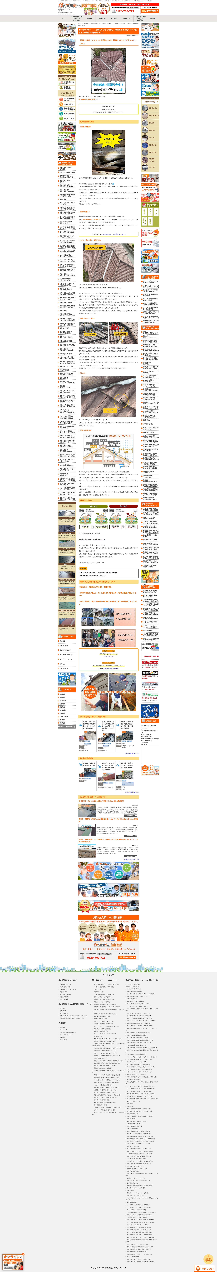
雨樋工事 (152, 130)
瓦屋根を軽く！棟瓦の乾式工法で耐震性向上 (139, 1133)
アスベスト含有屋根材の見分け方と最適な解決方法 (140, 1141)
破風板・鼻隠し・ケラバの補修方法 (136, 1074)
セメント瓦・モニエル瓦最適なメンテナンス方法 (67, 260)
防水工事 (152, 138)
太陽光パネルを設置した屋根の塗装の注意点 (150, 394)
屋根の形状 (63, 310)
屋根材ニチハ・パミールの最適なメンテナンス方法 (151, 402)
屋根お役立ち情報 (148, 432)
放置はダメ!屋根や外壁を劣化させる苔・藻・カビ (67, 396)
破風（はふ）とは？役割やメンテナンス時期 (67, 498)
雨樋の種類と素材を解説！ (101, 1105)
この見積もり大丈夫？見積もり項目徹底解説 (150, 526)
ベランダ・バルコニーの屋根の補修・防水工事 (106, 1026)
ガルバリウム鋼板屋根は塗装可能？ (150, 295)
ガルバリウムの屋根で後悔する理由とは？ (66, 422)
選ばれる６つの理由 (65, 987)
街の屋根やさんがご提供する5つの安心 (76, 18)
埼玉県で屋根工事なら (66, 654)
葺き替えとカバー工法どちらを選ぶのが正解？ (150, 358)
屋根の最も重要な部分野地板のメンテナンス (66, 374)
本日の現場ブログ (65, 1013)
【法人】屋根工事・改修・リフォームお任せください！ (108, 1038)
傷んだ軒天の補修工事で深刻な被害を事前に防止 (67, 217)
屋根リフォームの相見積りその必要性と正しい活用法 (151, 513)
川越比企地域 (64, 716)
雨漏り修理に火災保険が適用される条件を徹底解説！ (141, 1261)
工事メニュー (127, 18)
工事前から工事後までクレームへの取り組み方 (150, 522)
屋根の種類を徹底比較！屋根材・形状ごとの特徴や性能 (142, 1047)
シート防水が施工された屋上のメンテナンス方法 (67, 231)
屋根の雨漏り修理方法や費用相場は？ (67, 450)
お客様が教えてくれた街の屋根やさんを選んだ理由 (73, 1015)
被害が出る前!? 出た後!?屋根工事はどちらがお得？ (151, 531)
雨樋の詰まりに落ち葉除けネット (102, 1100)
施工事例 (89, 18)
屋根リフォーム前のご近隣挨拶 (102, 1002)
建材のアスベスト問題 (66, 366)
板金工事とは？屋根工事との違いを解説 (67, 190)
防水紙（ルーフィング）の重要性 (136, 1188)
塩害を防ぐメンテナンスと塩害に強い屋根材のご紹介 (141, 1219)
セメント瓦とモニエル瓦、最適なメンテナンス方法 (140, 1067)
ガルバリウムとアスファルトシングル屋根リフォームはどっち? (68, 411)
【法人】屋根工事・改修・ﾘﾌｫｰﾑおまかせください (151, 634)
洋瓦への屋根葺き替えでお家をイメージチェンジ (67, 405)
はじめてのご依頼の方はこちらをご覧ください (106, 984)
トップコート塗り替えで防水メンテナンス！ (67, 493)
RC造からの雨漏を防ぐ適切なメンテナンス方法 (140, 1153)
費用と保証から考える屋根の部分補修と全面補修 (107, 1063)
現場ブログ (86, 23)
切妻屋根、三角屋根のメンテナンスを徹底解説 (67, 319)
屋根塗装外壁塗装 (152, 160)
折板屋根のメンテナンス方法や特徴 (136, 1062)
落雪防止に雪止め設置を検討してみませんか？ (106, 1087)
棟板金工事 (152, 152)
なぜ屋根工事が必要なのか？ (150, 332)
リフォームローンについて (101, 1058)
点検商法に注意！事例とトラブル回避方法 (105, 1004)
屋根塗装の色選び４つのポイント (148, 472)
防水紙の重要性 (64, 370)
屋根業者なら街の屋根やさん (68, 1032)
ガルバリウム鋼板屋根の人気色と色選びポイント (140, 1040)
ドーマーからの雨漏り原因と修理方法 (66, 465)
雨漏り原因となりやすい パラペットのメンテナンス (107, 1077)
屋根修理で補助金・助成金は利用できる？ (150, 498)
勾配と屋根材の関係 (66, 341)
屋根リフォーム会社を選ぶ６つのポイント (151, 428)
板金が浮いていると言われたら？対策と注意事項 (151, 548)
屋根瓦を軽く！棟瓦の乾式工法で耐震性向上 (150, 454)
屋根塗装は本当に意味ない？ (65, 181)
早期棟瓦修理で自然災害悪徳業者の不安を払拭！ (67, 270)
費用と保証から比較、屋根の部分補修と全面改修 (151, 349)
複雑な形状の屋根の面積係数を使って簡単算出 (67, 306)
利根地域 (62, 723)
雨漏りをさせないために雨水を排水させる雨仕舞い (140, 1237)
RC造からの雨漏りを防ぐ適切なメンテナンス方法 (67, 455)
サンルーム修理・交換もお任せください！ (150, 596)
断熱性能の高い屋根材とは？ (64, 474)
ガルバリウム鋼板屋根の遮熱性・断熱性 (150, 299)
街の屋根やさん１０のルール (68, 989)
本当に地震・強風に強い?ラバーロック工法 (68, 298)
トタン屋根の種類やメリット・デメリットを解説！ (140, 1059)
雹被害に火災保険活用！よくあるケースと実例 (150, 494)
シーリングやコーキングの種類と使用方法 (67, 284)
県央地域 (62, 697)
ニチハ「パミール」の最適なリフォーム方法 (139, 1006)
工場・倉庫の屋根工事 (150, 622)
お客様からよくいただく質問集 (135, 1001)
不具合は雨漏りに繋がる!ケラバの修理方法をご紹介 (141, 1088)
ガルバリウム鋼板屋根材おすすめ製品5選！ (150, 308)
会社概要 (152, 18)
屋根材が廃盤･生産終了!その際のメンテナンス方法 (140, 1093)
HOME (80, 23)
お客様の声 (102, 18)
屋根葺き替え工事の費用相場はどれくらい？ (150, 345)
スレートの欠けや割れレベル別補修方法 (150, 376)
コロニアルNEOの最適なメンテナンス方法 (150, 411)
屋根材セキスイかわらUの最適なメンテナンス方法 (151, 407)
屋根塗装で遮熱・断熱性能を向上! (150, 480)
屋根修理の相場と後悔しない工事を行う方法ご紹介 (107, 1048)
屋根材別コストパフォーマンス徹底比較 (67, 382)
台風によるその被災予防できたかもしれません (151, 436)
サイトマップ (64, 668)
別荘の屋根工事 (148, 630)
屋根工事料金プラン (99, 992)
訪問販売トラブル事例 (150, 539)
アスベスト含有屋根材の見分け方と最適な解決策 (67, 362)
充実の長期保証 (64, 997)
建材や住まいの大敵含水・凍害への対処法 (66, 337)
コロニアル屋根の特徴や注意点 (148, 380)
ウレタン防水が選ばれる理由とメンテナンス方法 (67, 227)
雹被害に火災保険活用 (133, 1256)
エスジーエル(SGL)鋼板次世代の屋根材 (67, 426)
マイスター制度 (64, 999)
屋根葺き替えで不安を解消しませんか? (93, 575)
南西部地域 (63, 710)
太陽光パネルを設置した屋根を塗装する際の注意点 (107, 1107)
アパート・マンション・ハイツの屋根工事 (105, 1033)
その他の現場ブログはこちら (131, 859)
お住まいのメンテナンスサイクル (136, 1178)
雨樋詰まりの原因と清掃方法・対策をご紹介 (105, 1097)
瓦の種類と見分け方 (66, 354)
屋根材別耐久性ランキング (65, 386)
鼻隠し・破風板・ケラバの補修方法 (67, 203)
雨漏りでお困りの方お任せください (103, 997)
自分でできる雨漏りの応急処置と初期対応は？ (150, 485)
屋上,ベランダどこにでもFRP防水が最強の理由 (67, 241)
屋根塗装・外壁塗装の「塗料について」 (138, 996)
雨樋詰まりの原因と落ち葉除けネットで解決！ (151, 613)
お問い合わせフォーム (110, 668)
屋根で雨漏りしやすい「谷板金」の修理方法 (66, 349)
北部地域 (62, 707)
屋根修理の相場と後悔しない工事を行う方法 (150, 341)
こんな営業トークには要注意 (150, 535)
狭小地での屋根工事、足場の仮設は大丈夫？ (139, 1015)
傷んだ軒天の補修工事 (133, 1171)
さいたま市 (63, 700)
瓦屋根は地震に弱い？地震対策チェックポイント (151, 458)
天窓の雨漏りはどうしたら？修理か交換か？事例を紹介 (142, 1077)
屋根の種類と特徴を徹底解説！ (66, 168)
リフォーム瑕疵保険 (65, 994)
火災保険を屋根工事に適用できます (103, 1023)
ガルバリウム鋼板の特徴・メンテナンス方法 (139, 1148)
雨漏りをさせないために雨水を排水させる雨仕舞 (67, 345)
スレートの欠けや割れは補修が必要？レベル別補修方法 (142, 1057)
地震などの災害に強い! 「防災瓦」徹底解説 (150, 463)
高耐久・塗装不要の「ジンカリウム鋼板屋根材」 (140, 1151)
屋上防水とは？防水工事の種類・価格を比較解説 (67, 246)
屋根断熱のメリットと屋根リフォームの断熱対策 (67, 479)
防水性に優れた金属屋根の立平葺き (136, 1210)
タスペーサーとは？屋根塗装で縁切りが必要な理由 (140, 1086)
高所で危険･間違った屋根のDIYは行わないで (139, 1156)
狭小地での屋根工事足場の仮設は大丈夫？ (150, 416)
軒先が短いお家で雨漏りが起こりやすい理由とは (67, 357)
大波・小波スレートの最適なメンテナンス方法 (67, 274)
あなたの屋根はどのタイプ (134, 989)
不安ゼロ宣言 (63, 992)
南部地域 (62, 704)
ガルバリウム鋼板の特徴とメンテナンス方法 (67, 431)
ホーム (64, 18)
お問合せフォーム (120, 234)
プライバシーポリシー (66, 659)
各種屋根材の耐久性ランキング (135, 1195)
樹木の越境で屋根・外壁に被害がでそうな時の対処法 (151, 557)
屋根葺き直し (153, 145)
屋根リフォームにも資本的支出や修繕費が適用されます (108, 1060)
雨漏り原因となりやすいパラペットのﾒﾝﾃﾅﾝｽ (67, 236)
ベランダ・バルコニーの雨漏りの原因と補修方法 (67, 251)
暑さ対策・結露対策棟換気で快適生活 (137, 1121)
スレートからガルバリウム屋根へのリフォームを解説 (151, 286)
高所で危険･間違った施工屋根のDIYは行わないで (67, 441)
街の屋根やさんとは (65, 984)
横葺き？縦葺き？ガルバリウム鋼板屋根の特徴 (151, 312)
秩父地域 (62, 720)
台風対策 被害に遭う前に (100, 1018)
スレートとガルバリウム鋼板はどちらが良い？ (150, 281)
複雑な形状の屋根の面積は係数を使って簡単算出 (140, 1116)
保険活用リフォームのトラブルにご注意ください (151, 561)
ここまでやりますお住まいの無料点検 (140, 18)
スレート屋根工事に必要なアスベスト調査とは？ (67, 488)
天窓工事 (152, 167)
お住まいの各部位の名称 (67, 172)
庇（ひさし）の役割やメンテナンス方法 (67, 460)
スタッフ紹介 (64, 645)
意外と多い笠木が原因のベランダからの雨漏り (67, 212)
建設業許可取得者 (65, 650)
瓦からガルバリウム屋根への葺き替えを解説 (150, 290)
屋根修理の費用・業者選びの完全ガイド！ (67, 176)
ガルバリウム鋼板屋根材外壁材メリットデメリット (151, 317)
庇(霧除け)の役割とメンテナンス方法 (65, 279)
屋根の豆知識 (64, 378)
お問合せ (62, 664)
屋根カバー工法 (154, 115)
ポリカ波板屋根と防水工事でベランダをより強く (151, 604)
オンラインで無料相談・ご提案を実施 (104, 987)
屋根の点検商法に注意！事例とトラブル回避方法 (150, 544)
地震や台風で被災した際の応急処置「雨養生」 (67, 293)
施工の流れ (114, 18)
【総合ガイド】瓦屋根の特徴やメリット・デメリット (141, 1045)
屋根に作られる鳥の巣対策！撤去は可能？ (105, 1102)
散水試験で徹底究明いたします (102, 1016)
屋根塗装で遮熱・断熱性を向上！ (136, 1126)
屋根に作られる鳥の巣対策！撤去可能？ (150, 618)
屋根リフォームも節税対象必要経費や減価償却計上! (151, 639)
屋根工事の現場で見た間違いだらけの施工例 (150, 467)
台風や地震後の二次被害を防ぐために (150, 450)
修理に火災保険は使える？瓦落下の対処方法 (151, 445)
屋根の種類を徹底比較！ (147, 363)
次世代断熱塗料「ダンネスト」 (148, 476)
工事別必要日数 (148, 424)
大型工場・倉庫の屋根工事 (101, 1031)
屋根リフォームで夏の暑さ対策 (102, 1028)
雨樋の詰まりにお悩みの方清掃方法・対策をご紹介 (151, 609)
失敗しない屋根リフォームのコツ (150, 336)
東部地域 (62, 694)
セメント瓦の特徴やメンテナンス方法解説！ (67, 255)
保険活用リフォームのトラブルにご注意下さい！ (140, 1215)
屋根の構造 (63, 199)
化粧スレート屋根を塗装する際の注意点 (149, 398)
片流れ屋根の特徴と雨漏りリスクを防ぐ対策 (67, 314)
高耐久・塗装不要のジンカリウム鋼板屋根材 (67, 436)
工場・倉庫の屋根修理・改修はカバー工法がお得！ (151, 600)
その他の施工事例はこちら (132, 753)
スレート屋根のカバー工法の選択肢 (151, 372)
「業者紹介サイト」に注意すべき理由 (150, 566)
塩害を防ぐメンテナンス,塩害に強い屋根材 (67, 391)
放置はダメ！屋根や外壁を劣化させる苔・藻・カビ (140, 1222)
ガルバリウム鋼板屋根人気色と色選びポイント (150, 303)
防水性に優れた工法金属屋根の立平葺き (66, 289)
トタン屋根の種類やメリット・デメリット (150, 385)
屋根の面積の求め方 (66, 302)
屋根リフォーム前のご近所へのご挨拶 (149, 518)
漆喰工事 (152, 123)
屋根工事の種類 (150, 102)
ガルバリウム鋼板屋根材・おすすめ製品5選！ (139, 1023)
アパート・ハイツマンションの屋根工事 (150, 626)
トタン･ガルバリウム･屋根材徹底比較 (66, 417)
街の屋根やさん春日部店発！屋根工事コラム (72, 1018)
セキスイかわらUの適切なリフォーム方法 (138, 1003)
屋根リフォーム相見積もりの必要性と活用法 (105, 1053)
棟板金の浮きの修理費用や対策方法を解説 (67, 195)
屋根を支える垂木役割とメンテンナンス (66, 446)
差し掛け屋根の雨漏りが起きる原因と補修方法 (67, 324)
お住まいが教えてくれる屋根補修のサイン (150, 354)
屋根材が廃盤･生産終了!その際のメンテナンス (67, 401)
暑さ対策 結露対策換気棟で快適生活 (66, 332)
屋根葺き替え (153, 108)
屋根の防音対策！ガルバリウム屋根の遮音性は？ (151, 321)
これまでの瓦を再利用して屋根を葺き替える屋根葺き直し (99, 572)
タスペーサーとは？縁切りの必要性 (66, 222)
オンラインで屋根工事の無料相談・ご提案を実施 (150, 509)
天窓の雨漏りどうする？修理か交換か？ (67, 469)
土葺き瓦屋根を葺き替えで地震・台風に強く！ (67, 265)
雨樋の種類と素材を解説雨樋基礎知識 (67, 484)
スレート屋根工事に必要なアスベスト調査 (138, 1143)
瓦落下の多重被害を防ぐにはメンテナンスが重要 (150, 441)
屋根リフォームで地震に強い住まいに (104, 1021)
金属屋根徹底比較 (132, 1202)
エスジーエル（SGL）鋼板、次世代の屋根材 (139, 1207)
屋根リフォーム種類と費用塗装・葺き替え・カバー (151, 367)
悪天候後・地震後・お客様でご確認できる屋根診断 (140, 994)
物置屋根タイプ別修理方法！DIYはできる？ (150, 591)
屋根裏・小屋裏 (64, 328)
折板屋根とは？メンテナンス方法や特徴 (150, 389)
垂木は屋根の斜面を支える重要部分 (103, 1068)
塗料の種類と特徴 (150, 656)
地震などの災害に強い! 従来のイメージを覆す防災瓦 (141, 1138)
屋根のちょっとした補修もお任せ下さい (104, 999)
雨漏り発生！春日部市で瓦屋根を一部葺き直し (96, 587)
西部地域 (62, 713)
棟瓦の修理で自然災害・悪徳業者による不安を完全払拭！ (142, 1098)
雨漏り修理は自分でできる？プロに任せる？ (67, 185)
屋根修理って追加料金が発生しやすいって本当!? (150, 552)
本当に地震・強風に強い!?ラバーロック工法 (139, 1229)
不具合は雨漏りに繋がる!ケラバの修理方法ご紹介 (67, 208)
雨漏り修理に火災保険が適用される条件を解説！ (150, 489)
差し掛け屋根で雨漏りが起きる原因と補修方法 (139, 1234)
